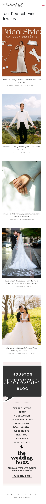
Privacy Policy (26, 497)
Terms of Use (17, 497)
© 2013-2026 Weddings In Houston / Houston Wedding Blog (21, 494)
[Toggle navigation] (43, 6)
